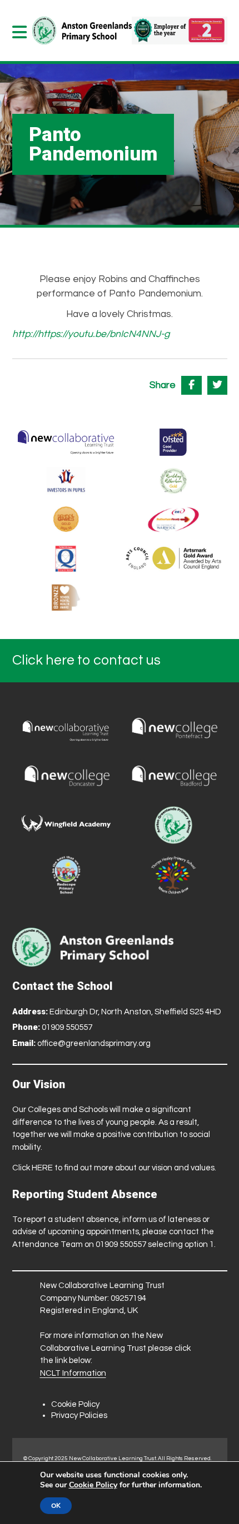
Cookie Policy (75, 1404)
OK (56, 1505)
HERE (42, 1168)
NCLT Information (73, 1373)
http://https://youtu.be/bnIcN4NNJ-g (91, 334)
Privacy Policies (79, 1415)
